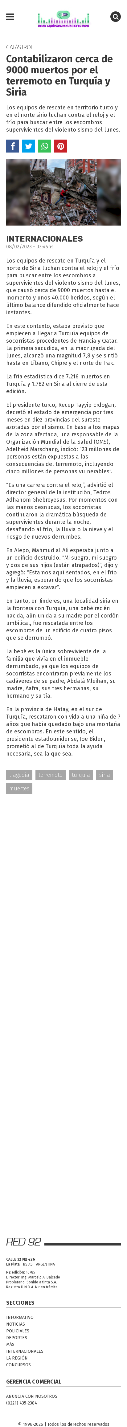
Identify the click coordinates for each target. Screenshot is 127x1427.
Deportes (16, 1337)
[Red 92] (63, 17)
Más (10, 1344)
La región (17, 1358)
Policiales (17, 1331)
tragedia (19, 775)
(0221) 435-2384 (21, 1403)
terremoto (51, 775)
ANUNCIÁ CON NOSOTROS (31, 1396)
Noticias (15, 1324)
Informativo (20, 1317)
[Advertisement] (63, 867)
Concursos (18, 1365)
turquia (81, 775)
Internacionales (24, 1351)
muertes (19, 788)
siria (104, 775)
